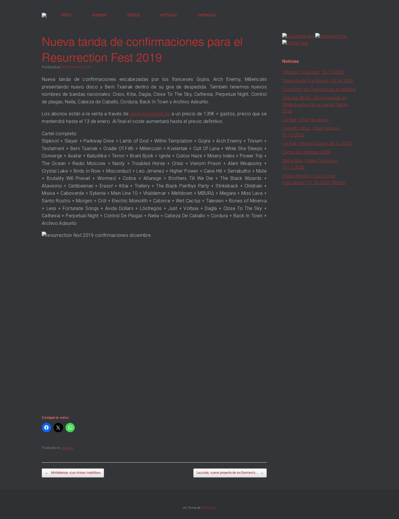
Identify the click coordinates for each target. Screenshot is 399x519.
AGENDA (99, 15)
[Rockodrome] (44, 15)
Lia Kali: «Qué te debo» (305, 119)
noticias (67, 448)
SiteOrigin (209, 508)
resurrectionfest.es (150, 114)
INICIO (66, 15)
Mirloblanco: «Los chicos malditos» (73, 473)
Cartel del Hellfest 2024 (306, 152)
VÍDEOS (133, 15)
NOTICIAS (168, 15)
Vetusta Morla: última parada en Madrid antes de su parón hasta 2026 (314, 104)
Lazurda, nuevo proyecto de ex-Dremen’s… (230, 473)
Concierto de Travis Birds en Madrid (319, 89)
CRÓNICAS (206, 15)
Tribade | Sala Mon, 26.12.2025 (313, 72)
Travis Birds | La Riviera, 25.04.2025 (317, 80)
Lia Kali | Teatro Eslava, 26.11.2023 (316, 143)
